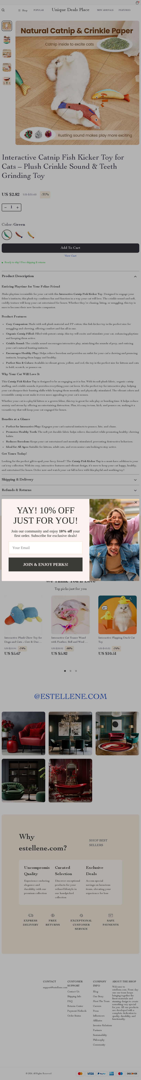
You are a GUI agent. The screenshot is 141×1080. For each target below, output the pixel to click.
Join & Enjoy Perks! (45, 564)
